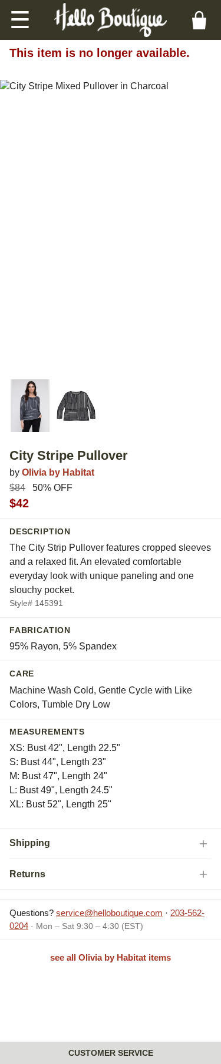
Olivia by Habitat (58, 472)
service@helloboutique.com (109, 913)
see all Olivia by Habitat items (110, 957)
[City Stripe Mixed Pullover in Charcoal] (30, 405)
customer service (110, 1053)
